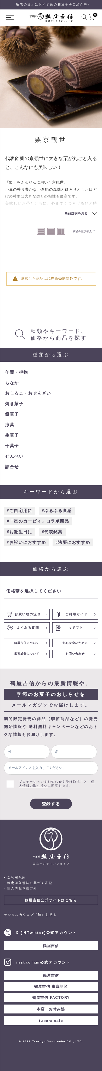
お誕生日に (20, 532)
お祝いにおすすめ (27, 542)
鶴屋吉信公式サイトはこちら (51, 900)
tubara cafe (51, 1020)
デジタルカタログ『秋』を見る (30, 915)
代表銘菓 (53, 532)
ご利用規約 (16, 877)
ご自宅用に (20, 510)
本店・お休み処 (51, 1009)
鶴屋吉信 (51, 946)
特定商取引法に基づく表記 (29, 883)
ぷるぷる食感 (58, 510)
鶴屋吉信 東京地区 (51, 986)
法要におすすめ (74, 542)
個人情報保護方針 (22, 888)
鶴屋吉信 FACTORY (51, 997)
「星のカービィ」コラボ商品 (39, 521)
